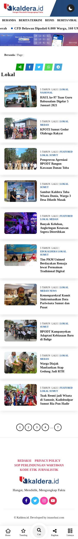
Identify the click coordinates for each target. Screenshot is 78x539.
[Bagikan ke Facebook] (30, 67)
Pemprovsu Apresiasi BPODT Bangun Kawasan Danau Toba (54, 163)
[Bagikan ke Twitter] (39, 67)
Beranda (9, 54)
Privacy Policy (47, 460)
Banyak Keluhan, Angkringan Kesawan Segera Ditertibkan (54, 227)
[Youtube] (52, 501)
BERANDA (9, 20)
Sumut (53, 155)
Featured (66, 151)
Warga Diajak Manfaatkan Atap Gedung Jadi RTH (52, 367)
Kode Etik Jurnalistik (39, 469)
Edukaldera (48, 251)
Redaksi (24, 460)
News (53, 291)
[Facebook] (25, 501)
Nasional (46, 92)
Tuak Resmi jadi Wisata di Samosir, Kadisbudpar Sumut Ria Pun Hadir (56, 399)
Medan (44, 125)
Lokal (64, 89)
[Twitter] (34, 501)
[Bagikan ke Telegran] (58, 67)
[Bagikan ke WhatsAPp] (49, 67)
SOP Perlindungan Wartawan (39, 465)
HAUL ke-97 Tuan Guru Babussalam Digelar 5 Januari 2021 (56, 101)
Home (7, 535)
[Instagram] (43, 501)
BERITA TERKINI (30, 20)
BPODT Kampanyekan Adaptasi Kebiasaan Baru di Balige (57, 335)
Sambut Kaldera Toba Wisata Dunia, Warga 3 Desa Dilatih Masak (55, 195)
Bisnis (49, 20)
